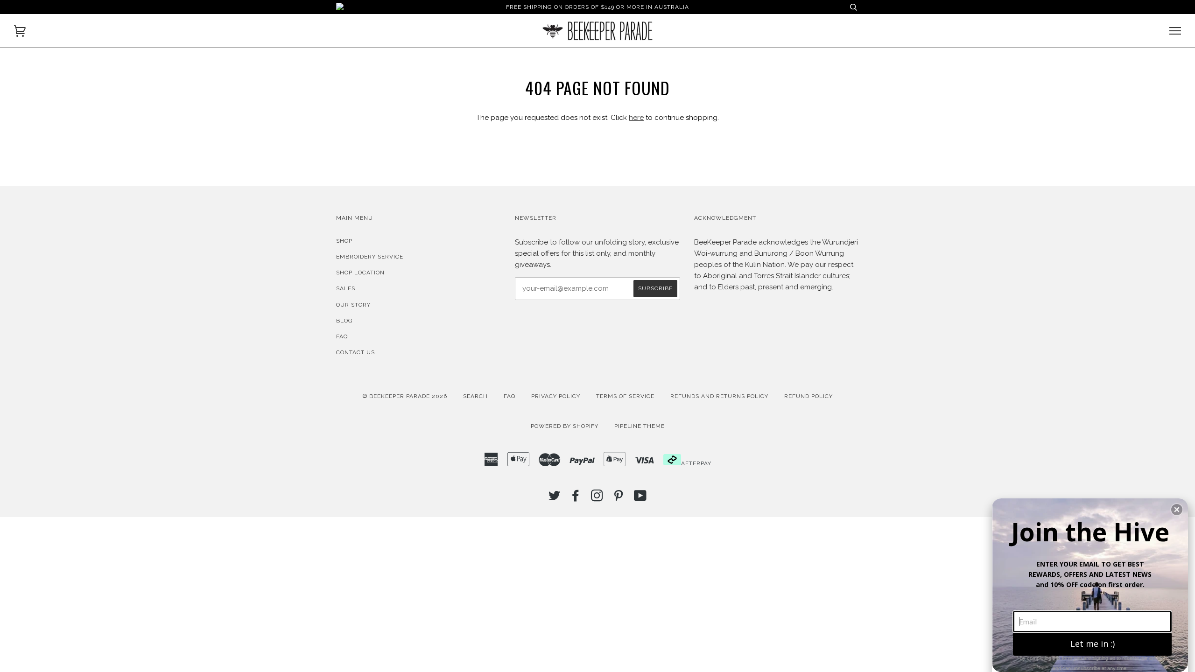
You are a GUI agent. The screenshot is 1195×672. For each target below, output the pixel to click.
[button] (1176, 509)
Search (475, 396)
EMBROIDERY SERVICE (369, 256)
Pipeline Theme (639, 426)
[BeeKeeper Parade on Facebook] (575, 498)
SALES (345, 288)
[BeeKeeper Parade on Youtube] (640, 498)
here (636, 117)
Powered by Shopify (564, 426)
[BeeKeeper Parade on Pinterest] (618, 498)
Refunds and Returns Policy (719, 396)
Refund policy (808, 396)
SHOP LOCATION (360, 272)
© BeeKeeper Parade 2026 (405, 396)
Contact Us (355, 352)
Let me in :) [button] (1092, 643)
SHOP (344, 241)
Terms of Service (625, 396)
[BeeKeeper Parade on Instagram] (597, 498)
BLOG (344, 320)
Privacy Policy (555, 396)
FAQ (342, 336)
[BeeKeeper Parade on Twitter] (554, 498)
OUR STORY (353, 304)
